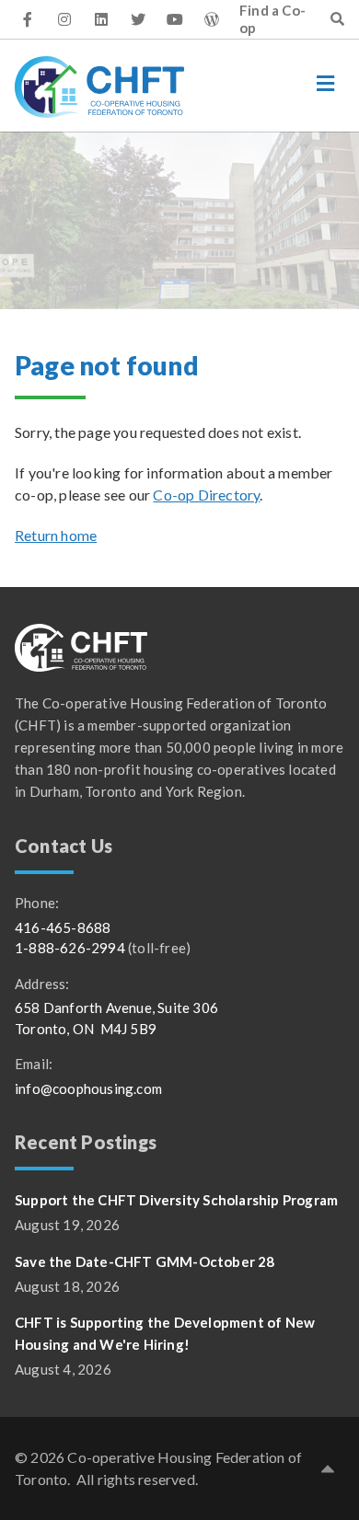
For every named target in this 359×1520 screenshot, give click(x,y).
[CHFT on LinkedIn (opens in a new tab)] (101, 19)
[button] (327, 1468)
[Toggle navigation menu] (325, 83)
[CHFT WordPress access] (212, 19)
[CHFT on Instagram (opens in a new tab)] (64, 19)
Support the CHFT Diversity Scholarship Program (176, 1200)
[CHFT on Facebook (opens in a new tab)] (28, 19)
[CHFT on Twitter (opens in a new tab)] (138, 19)
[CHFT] (99, 87)
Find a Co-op (272, 19)
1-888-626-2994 (70, 947)
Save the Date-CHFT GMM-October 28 (145, 1261)
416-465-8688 (62, 927)
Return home (56, 535)
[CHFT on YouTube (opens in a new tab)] (175, 19)
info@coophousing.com (88, 1088)
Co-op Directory (206, 494)
